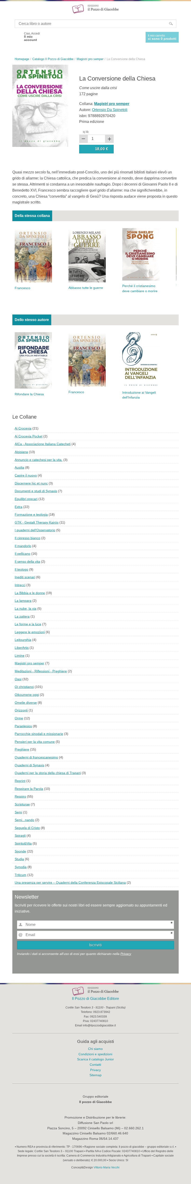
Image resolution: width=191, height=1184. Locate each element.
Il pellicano (22, 553)
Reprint (20, 781)
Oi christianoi (24, 687)
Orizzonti (21, 710)
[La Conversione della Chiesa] (40, 106)
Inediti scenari (25, 577)
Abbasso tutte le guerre (85, 288)
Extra (18, 507)
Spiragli (20, 835)
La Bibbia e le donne (30, 593)
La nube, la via (25, 608)
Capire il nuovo (26, 475)
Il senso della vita (27, 561)
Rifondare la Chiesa (29, 394)
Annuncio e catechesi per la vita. (38, 460)
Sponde (20, 851)
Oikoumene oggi (27, 695)
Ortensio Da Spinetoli (109, 110)
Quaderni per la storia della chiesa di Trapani (48, 773)
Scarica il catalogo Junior (95, 1059)
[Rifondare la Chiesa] (33, 360)
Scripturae (22, 804)
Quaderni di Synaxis (29, 765)
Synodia (21, 867)
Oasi (18, 679)
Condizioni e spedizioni (95, 1054)
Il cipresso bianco (27, 538)
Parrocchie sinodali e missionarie (39, 734)
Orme (19, 718)
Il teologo (21, 569)
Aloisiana (21, 452)
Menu (6, 9)
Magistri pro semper (29, 663)
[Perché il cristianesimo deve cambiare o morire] (141, 254)
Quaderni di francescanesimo (36, 757)
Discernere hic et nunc (31, 483)
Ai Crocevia (23, 428)
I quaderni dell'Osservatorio (35, 530)
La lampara (23, 600)
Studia (19, 859)
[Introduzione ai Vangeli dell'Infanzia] (141, 359)
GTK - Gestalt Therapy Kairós (36, 522)
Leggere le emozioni (30, 632)
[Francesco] (33, 255)
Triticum (20, 875)
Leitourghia (23, 640)
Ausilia (19, 467)
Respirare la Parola (29, 789)
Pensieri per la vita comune (35, 742)
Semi (18, 812)
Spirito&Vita (23, 843)
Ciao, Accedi (32, 36)
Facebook (16, 37)
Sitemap (95, 1075)
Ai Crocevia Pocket (28, 436)
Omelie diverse (26, 702)
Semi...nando (24, 820)
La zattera (22, 616)
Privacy (125, 954)
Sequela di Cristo (27, 828)
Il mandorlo (23, 546)
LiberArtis (22, 648)
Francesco (22, 288)
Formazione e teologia (31, 514)
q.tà (86, 131)
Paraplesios (23, 726)
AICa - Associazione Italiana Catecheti (43, 444)
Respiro (20, 796)
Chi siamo (95, 1049)
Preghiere (22, 749)
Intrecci (20, 585)
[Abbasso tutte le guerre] (87, 255)
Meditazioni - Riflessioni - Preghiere (41, 671)
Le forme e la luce (28, 624)
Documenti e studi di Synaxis (36, 491)
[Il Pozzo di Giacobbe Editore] (95, 9)
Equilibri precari (26, 499)
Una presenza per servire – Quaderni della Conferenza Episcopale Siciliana (70, 882)
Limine (19, 655)
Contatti (95, 1064)
